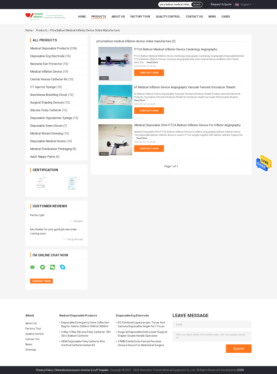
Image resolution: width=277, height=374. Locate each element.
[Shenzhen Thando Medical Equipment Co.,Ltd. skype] (65, 267)
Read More (152, 62)
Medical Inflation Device (46, 71)
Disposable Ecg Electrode (47, 56)
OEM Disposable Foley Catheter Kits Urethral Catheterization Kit (83, 343)
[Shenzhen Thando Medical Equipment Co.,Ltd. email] (35, 267)
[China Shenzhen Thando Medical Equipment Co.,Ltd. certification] (41, 183)
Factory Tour (140, 16)
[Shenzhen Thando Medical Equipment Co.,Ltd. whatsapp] (45, 267)
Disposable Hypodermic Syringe (51, 118)
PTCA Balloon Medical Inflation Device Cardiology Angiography (175, 49)
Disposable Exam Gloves (46, 125)
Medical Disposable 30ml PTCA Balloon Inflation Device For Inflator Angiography (187, 125)
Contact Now (149, 72)
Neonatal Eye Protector (46, 64)
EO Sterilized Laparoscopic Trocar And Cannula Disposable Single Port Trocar (141, 324)
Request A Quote (221, 4)
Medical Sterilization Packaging (51, 149)
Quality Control (168, 16)
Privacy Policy (44, 370)
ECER (240, 370)
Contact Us (194, 16)
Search (196, 4)
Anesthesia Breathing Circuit (48, 95)
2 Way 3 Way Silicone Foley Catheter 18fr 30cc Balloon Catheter (86, 333)
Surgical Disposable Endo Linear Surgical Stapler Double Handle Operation (142, 333)
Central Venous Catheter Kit (48, 79)
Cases (225, 16)
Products (98, 16)
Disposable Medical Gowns (48, 141)
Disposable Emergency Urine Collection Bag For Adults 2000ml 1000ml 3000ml (85, 324)
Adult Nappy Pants (42, 156)
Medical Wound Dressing (46, 133)
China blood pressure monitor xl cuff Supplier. (82, 370)
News (212, 16)
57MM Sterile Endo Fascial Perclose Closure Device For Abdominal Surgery (141, 343)
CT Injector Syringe (43, 87)
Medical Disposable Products (49, 48)
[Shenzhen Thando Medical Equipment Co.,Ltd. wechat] (55, 267)
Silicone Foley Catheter (45, 110)
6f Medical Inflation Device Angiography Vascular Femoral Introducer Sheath (184, 87)
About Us (118, 16)
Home (82, 16)
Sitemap (30, 349)
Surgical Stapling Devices (47, 102)
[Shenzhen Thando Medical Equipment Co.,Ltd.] (46, 16)
